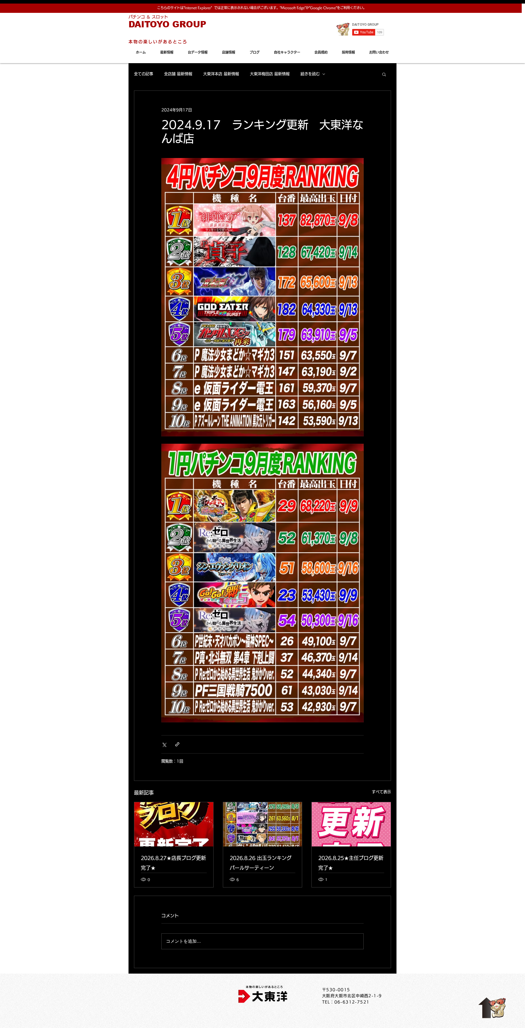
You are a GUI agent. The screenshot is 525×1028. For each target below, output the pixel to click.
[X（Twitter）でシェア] (164, 744)
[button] (384, 74)
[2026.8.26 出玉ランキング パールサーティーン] (262, 824)
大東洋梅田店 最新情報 (270, 74)
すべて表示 (381, 792)
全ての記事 (143, 74)
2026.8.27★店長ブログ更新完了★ (173, 862)
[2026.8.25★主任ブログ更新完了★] (351, 824)
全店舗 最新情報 (178, 74)
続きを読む (310, 74)
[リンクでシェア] (177, 744)
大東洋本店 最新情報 (221, 74)
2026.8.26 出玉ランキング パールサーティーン (260, 862)
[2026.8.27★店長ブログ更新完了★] (173, 824)
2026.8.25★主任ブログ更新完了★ (350, 862)
